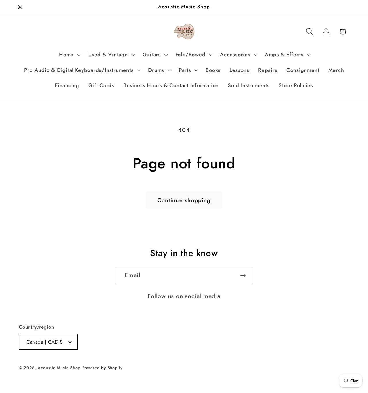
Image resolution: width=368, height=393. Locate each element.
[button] (69, 55)
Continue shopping (183, 200)
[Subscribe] (243, 275)
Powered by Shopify (102, 368)
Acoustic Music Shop (59, 368)
